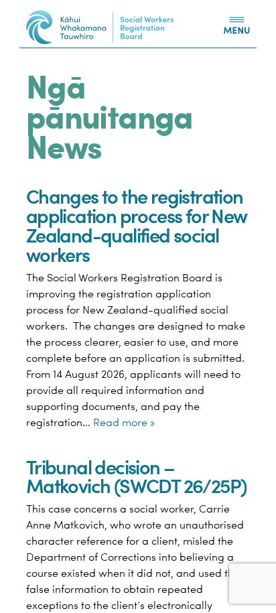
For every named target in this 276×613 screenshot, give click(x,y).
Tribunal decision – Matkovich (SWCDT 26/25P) (136, 476)
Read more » (124, 422)
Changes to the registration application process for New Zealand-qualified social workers (136, 224)
